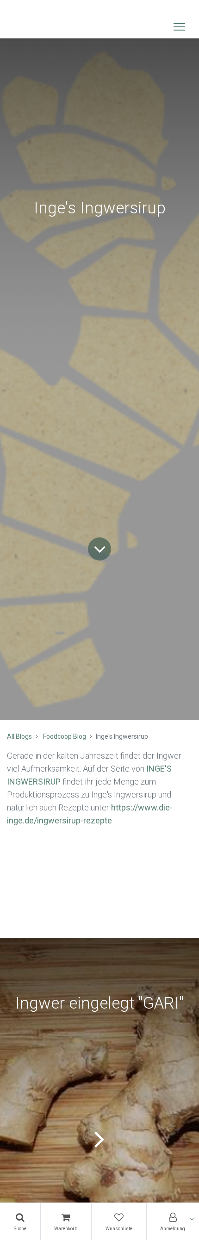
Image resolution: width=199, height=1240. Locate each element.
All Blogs (19, 736)
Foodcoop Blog (64, 736)
